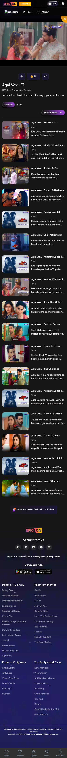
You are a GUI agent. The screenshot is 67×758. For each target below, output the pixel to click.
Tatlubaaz (7, 672)
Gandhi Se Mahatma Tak (46, 709)
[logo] (33, 530)
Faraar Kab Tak (10, 650)
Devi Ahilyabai (41, 667)
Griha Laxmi (8, 667)
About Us (11, 556)
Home (15, 11)
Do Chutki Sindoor (11, 629)
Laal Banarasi (9, 605)
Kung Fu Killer (41, 611)
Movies (29, 11)
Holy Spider (40, 595)
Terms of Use (24, 556)
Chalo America (41, 693)
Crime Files (7, 616)
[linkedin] (34, 547)
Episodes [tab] (8, 104)
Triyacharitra (41, 683)
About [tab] (19, 104)
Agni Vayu (7, 655)
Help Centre (54, 556)
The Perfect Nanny (43, 621)
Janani (5, 640)
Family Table (8, 683)
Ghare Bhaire (41, 714)
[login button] (63, 3)
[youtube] (41, 547)
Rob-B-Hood (40, 626)
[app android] (25, 571)
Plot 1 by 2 (7, 688)
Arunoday (39, 688)
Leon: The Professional (45, 616)
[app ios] (43, 571)
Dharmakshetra (10, 595)
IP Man (37, 600)
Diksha (37, 704)
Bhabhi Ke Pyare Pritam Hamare (14, 623)
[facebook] (18, 547)
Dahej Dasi (7, 590)
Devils (37, 590)
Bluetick (6, 693)
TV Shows (44, 11)
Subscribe (25, 3)
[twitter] (26, 547)
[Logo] (10, 4)
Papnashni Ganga (11, 611)
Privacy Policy (39, 556)
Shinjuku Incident (42, 636)
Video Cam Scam (10, 678)
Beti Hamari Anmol (11, 635)
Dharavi (38, 698)
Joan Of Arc (40, 605)
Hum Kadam (8, 645)
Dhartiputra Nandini (12, 600)
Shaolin (38, 631)
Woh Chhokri (40, 672)
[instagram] (49, 547)
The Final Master (42, 642)
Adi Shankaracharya (44, 678)
